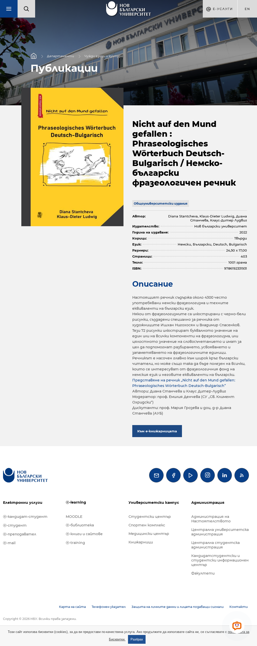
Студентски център (149, 516)
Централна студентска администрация (215, 544)
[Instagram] (207, 475)
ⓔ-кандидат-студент (25, 516)
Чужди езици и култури (103, 56)
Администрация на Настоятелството (211, 518)
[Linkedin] (224, 475)
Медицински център (148, 533)
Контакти (238, 607)
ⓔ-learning (76, 502)
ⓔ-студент (15, 525)
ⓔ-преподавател (19, 534)
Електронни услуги (22, 502)
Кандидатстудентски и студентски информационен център (220, 560)
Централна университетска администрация (220, 531)
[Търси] (26, 9)
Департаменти (60, 56)
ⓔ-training (75, 542)
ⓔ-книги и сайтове (84, 534)
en (247, 9)
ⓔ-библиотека (80, 525)
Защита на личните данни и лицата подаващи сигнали (178, 607)
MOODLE (74, 516)
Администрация (207, 502)
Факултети (203, 573)
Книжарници (140, 542)
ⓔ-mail (9, 543)
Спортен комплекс (146, 525)
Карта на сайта (72, 607)
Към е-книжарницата (157, 431)
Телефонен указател (109, 607)
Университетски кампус (153, 502)
